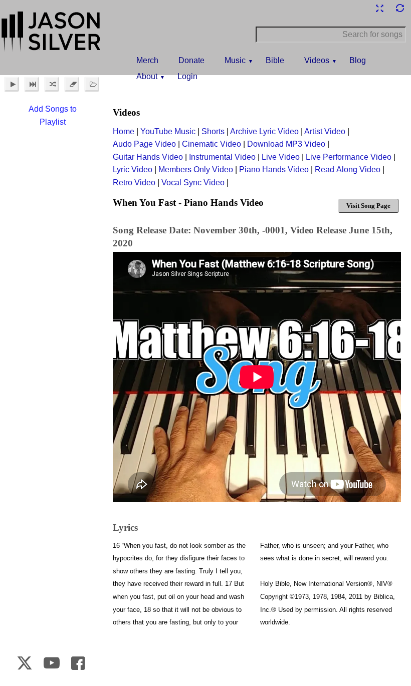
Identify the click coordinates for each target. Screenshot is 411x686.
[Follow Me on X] (24, 663)
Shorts (213, 131)
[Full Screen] (379, 8)
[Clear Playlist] (71, 84)
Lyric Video (132, 169)
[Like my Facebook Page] (78, 663)
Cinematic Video (211, 144)
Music (235, 60)
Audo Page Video (144, 144)
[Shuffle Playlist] (51, 84)
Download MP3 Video (286, 144)
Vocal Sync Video (193, 182)
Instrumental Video (222, 157)
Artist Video (324, 131)
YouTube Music (167, 131)
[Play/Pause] (11, 84)
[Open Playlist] (91, 84)
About (146, 76)
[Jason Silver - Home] (51, 32)
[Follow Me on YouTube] (51, 663)
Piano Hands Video (274, 169)
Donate (191, 60)
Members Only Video (195, 169)
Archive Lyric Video (264, 131)
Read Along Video (347, 169)
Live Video (281, 157)
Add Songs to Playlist (53, 115)
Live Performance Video (348, 157)
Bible (275, 60)
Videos (316, 60)
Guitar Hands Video (148, 157)
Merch (147, 60)
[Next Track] (31, 84)
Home (123, 131)
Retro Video (134, 182)
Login (187, 76)
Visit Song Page (368, 205)
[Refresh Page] (399, 8)
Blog (357, 60)
